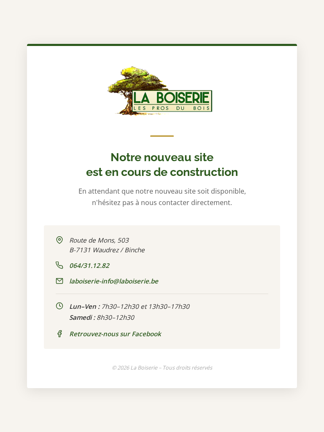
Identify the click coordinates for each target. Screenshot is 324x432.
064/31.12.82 (89, 265)
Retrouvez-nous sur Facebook (115, 333)
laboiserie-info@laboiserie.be (113, 281)
